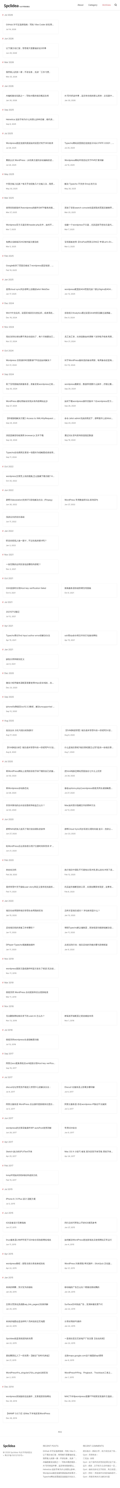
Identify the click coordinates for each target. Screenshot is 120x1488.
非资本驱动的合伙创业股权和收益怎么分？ (25, 805)
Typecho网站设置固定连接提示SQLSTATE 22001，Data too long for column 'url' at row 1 (89, 143)
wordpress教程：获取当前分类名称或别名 (25, 1263)
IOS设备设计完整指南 (16, 1223)
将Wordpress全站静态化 (17, 788)
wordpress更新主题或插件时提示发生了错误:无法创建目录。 (30, 969)
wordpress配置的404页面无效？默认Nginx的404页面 (89, 289)
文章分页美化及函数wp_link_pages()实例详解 (27, 1304)
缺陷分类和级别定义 (15, 659)
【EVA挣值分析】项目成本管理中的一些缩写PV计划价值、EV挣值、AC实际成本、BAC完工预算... (30, 747)
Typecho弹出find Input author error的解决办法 (28, 635)
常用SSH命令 (71, 1128)
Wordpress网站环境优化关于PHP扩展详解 (84, 160)
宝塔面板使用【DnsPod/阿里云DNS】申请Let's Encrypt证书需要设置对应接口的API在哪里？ (89, 242)
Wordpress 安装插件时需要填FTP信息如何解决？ (29, 360)
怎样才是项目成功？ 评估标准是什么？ (82, 911)
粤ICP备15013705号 (13, 1455)
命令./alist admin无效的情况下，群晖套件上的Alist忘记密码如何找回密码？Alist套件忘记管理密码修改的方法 (89, 418)
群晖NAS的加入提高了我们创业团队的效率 (25, 829)
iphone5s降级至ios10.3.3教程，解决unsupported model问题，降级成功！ (30, 707)
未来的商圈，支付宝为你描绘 (19, 1287)
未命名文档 (11, 870)
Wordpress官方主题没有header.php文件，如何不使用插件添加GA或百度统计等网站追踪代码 (30, 225)
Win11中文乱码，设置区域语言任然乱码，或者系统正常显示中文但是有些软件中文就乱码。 (30, 313)
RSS (60, 1432)
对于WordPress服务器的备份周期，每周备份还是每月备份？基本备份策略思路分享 (89, 360)
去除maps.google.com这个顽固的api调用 (84, 1356)
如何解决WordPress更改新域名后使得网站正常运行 (88, 1240)
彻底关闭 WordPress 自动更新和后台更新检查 (27, 992)
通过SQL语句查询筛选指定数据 (79, 435)
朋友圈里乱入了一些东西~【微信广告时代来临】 (28, 1356)
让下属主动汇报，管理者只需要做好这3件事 (26, 48)
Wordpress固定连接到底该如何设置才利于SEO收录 (29, 143)
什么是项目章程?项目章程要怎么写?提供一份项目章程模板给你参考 (89, 747)
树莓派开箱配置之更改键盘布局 (79, 1016)
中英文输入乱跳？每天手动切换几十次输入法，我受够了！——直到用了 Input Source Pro (30, 184)
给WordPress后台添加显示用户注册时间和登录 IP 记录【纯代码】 (30, 846)
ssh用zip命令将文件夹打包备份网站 (81, 635)
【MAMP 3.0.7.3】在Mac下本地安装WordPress (28, 1413)
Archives (106, 5)
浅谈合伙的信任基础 (15, 517)
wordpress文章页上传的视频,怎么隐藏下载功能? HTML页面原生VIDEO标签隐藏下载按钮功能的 (30, 476)
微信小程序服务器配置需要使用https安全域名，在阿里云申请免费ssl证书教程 (30, 683)
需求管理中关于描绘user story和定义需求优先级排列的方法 (30, 887)
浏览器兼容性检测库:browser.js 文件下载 (25, 435)
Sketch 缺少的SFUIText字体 (19, 1152)
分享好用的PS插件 (73, 1321)
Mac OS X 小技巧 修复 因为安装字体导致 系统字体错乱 (89, 1152)
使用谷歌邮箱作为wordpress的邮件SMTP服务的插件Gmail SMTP (30, 208)
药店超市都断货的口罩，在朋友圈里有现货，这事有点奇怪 (89, 887)
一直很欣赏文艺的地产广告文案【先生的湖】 (85, 1338)
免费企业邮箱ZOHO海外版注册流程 (22, 242)
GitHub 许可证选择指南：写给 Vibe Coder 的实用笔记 (30, 25)
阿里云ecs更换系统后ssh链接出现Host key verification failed (30, 1063)
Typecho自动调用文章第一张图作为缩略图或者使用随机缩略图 (30, 452)
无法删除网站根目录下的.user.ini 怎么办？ (25, 1016)
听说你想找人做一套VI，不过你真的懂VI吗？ (26, 541)
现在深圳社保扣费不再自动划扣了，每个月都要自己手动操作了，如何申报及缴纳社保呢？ (30, 337)
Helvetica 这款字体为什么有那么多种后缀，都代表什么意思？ (30, 119)
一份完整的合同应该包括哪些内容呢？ (23, 564)
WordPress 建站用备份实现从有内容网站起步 (27, 401)
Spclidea (14, 1452)
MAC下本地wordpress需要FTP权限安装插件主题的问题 (89, 1396)
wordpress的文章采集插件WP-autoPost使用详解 (28, 1128)
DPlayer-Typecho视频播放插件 (20, 945)
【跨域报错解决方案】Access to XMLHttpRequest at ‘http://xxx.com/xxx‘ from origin (30, 418)
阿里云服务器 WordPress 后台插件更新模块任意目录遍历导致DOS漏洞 (30, 1104)
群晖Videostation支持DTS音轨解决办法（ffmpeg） (30, 500)
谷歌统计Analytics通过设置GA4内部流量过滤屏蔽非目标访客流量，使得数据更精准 (89, 313)
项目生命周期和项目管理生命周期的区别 (24, 911)
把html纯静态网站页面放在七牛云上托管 (83, 771)
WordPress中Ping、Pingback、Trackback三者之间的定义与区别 (89, 1373)
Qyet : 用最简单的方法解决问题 (96, 1477)
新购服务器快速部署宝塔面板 (78, 588)
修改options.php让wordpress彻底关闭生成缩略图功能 (89, 788)
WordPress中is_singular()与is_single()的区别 (27, 1373)
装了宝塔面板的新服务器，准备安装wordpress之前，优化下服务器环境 (30, 384)
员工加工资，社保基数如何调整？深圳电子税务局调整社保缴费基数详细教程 (89, 337)
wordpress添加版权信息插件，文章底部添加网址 (28, 1396)
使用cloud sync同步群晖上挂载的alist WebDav (27, 289)
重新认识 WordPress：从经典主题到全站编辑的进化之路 (30, 160)
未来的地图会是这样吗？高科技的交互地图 (25, 1321)
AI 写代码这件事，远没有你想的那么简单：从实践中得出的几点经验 (89, 96)
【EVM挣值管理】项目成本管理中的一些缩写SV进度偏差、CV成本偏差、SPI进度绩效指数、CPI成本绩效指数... (89, 730)
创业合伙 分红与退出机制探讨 (19, 730)
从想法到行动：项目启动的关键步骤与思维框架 (86, 945)
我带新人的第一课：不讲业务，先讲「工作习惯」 (28, 72)
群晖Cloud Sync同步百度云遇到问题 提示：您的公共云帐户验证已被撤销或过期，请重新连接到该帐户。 (89, 829)
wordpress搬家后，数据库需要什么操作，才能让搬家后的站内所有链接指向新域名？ (89, 384)
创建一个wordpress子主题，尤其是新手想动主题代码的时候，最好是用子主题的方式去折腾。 (89, 225)
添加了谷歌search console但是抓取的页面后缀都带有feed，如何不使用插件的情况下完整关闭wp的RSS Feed (89, 208)
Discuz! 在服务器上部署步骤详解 (80, 1087)
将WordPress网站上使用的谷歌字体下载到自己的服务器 (30, 771)
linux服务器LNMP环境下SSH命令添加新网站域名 (28, 1240)
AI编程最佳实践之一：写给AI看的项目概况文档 (27, 96)
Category (92, 5)
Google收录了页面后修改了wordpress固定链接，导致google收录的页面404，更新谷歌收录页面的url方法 (30, 266)
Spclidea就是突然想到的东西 (19, 1338)
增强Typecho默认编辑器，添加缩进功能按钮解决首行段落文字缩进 (89, 928)
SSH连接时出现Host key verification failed (26, 588)
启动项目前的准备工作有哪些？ (20, 928)
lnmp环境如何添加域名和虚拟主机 (21, 1175)
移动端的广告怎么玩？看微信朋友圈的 (82, 1287)
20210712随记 (12, 612)
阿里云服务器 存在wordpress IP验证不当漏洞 (85, 1104)
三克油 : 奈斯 (88, 1458)
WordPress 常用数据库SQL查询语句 (81, 500)
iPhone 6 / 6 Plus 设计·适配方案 (21, 1199)
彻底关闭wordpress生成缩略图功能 (22, 1040)
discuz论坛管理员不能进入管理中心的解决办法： (28, 1087)
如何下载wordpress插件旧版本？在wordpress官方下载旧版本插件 (89, 401)
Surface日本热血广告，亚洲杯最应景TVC (84, 1304)
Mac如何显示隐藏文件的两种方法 (80, 805)
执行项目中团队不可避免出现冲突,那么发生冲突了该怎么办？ (89, 870)
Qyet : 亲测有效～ (90, 1455)
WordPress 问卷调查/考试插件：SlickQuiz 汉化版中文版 (89, 1263)
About (80, 5)
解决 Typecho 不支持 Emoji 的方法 (81, 184)
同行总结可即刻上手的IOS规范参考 (81, 1223)
